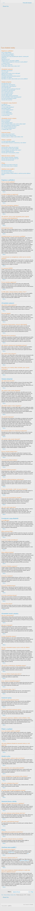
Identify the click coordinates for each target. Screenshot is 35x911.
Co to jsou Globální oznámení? (7, 109)
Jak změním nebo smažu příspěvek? (8, 84)
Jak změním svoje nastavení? (6, 70)
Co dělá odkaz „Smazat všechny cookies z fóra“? (10, 66)
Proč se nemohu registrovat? (6, 64)
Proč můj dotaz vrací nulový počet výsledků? (10, 148)
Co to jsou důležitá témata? (6, 112)
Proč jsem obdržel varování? (6, 94)
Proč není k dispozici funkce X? (7, 172)
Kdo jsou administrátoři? (6, 119)
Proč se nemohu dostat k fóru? (7, 91)
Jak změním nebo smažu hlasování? (8, 90)
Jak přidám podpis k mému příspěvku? (8, 86)
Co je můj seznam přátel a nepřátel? (8, 141)
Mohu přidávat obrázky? (6, 108)
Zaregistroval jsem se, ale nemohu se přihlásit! (10, 60)
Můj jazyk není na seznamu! (6, 74)
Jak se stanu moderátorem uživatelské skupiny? (10, 125)
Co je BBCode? (4, 104)
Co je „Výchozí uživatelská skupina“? (8, 128)
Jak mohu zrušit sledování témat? (7, 160)
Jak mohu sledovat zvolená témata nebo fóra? (10, 158)
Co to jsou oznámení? (5, 111)
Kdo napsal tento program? (6, 170)
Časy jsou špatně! (4, 72)
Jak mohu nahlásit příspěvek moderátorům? (9, 95)
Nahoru (4, 191)
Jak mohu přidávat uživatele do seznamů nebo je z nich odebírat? (13, 142)
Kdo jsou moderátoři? (5, 121)
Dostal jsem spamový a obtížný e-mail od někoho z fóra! (12, 136)
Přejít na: (9, 891)
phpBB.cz (10, 905)
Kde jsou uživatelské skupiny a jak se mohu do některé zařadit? (13, 124)
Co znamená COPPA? (5, 63)
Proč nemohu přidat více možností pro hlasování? (10, 88)
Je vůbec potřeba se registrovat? (7, 53)
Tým (2, 894)
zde (27, 853)
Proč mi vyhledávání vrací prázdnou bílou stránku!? (11, 150)
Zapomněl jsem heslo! (5, 59)
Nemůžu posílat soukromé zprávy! (8, 134)
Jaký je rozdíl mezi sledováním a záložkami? (9, 157)
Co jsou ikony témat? (5, 115)
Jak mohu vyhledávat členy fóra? (7, 151)
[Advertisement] (17, 26)
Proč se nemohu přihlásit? (6, 52)
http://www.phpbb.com (24, 860)
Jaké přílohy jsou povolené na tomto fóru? (9, 164)
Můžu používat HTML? (6, 105)
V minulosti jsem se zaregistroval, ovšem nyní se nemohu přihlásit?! (14, 61)
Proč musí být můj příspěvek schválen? (8, 98)
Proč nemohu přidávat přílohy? (7, 93)
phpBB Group (11, 852)
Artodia (31, 904)
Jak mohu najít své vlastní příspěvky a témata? (10, 152)
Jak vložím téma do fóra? (6, 83)
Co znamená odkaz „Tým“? (6, 129)
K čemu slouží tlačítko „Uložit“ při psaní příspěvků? (11, 97)
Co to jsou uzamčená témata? (6, 114)
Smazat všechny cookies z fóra (10, 894)
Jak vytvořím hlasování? (6, 87)
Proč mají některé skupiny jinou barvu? (8, 126)
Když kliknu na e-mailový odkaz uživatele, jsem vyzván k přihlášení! (14, 78)
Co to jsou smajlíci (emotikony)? (7, 107)
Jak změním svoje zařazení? (6, 77)
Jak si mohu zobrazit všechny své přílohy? (9, 166)
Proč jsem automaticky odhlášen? (7, 55)
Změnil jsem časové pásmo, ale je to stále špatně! (10, 73)
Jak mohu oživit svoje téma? (6, 99)
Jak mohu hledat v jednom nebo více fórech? (9, 147)
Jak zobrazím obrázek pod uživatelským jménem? (10, 76)
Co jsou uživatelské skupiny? (7, 122)
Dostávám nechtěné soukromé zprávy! (8, 135)
